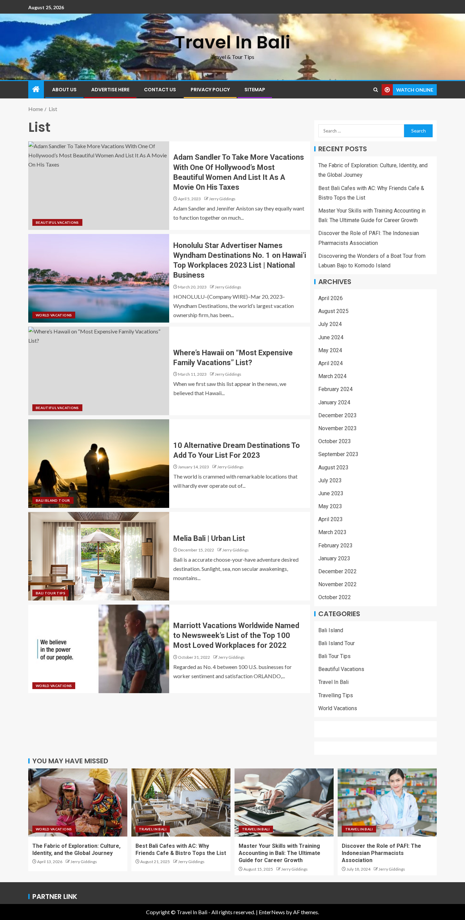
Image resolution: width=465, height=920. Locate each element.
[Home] (36, 89)
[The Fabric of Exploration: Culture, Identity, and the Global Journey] (77, 802)
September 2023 (338, 454)
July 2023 (330, 480)
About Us (64, 89)
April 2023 (330, 519)
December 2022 (337, 571)
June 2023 (330, 493)
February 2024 (335, 389)
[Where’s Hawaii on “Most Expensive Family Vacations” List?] (98, 371)
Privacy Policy (210, 89)
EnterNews (272, 912)
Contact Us (160, 89)
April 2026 (330, 298)
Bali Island (330, 630)
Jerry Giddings (222, 198)
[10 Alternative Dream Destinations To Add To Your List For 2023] (98, 463)
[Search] (375, 89)
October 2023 (334, 441)
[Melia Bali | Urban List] (98, 556)
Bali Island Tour (53, 500)
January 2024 (334, 402)
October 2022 (334, 597)
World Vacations (54, 315)
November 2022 (337, 584)
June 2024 (330, 337)
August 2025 (333, 311)
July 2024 (330, 324)
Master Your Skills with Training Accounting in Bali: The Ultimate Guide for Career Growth (279, 853)
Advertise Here (110, 89)
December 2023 (337, 415)
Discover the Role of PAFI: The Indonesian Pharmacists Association (381, 853)
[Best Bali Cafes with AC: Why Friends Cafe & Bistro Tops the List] (180, 802)
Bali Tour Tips (50, 593)
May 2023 (330, 506)
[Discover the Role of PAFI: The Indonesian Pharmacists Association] (387, 802)
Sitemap (254, 89)
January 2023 (334, 558)
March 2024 (332, 376)
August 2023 (333, 467)
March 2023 (332, 532)
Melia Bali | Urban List (209, 538)
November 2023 (337, 428)
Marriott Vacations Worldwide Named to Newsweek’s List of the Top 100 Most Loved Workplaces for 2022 (236, 635)
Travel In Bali (232, 42)
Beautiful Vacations (57, 222)
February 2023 (335, 545)
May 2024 (330, 350)
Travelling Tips (335, 695)
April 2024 (330, 363)
